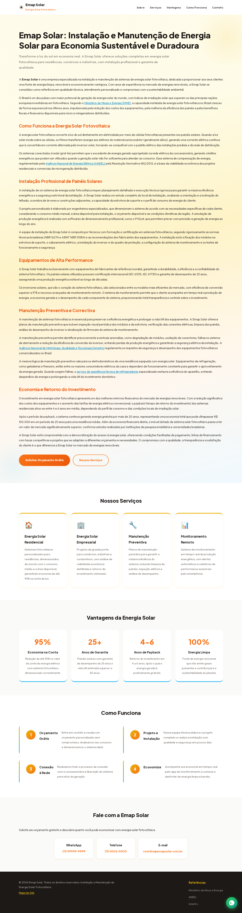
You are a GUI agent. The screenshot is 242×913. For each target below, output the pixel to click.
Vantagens (174, 7)
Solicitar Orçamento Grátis (44, 460)
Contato (217, 7)
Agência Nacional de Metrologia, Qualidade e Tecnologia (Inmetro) (61, 348)
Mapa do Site (26, 892)
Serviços (155, 7)
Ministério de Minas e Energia (206, 890)
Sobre (141, 7)
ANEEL (192, 897)
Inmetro (193, 904)
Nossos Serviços (90, 460)
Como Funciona (196, 7)
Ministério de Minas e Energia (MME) (107, 103)
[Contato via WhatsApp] (231, 902)
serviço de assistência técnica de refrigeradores (107, 371)
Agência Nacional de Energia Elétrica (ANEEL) (75, 163)
